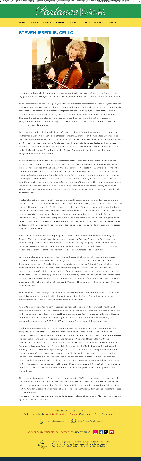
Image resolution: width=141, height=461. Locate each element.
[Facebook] (101, 432)
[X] (106, 432)
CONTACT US (62, 432)
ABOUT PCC (33, 432)
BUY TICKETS (47, 432)
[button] (34, 22)
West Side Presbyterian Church (61, 414)
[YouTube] (111, 432)
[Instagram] (95, 432)
